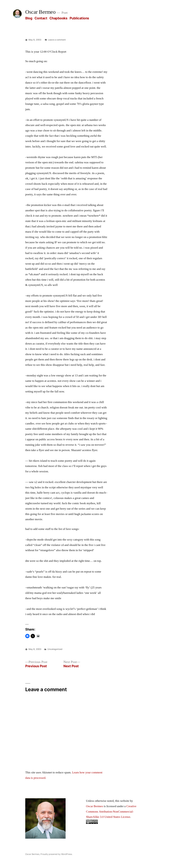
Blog (28, 18)
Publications (79, 18)
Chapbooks (58, 18)
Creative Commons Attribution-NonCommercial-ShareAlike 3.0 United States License (111, 811)
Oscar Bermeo (40, 12)
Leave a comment (57, 39)
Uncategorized (54, 649)
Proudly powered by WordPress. (56, 854)
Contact (41, 18)
